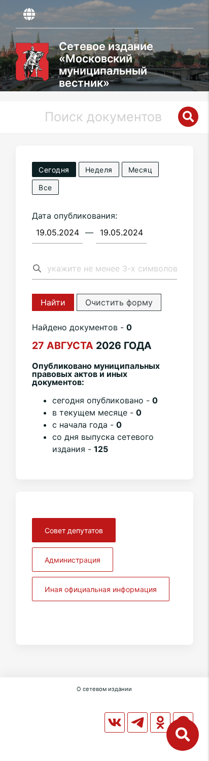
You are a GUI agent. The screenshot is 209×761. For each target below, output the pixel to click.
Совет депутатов (74, 530)
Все (45, 187)
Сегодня (54, 169)
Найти (53, 302)
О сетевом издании (104, 689)
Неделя (99, 169)
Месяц (140, 169)
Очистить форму (119, 302)
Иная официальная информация (101, 589)
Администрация (72, 560)
